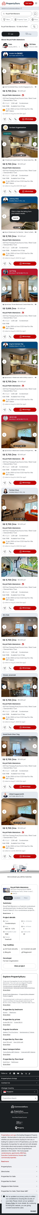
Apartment (16, 986)
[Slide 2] (15, 155)
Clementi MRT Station (28, 1052)
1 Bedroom (12, 1012)
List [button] (12, 34)
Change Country (7, 1088)
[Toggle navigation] (36, 3)
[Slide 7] (21, 82)
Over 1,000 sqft (18, 1042)
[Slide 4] (15, 82)
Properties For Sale (8, 1176)
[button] (8, 913)
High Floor (6, 1062)
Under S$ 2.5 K (7, 1022)
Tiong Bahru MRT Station (11, 1052)
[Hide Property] (29, 61)
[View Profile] (19, 54)
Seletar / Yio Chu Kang (10, 1032)
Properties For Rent (8, 1181)
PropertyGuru (6, 1167)
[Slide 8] (23, 82)
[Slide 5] (17, 82)
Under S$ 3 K (18, 1022)
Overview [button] (8, 898)
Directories (5, 1171)
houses (21, 1155)
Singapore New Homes (9, 1186)
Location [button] (17, 898)
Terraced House (18, 988)
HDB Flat (24, 984)
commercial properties (8, 1157)
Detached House (29, 988)
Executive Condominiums (9, 1155)
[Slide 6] (19, 82)
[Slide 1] (14, 155)
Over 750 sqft (7, 1042)
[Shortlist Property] (34, 61)
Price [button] (25, 898)
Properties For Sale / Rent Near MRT (14, 1191)
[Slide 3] (17, 155)
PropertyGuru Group (9, 1078)
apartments (15, 1153)
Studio (5, 1012)
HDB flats (23, 1153)
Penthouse (14, 1062)
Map (29, 34)
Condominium (8, 986)
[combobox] (18, 13)
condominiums (6, 1153)
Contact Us (5, 1083)
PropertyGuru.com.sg (8, 1135)
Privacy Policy (10, 1203)
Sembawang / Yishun (27, 1032)
